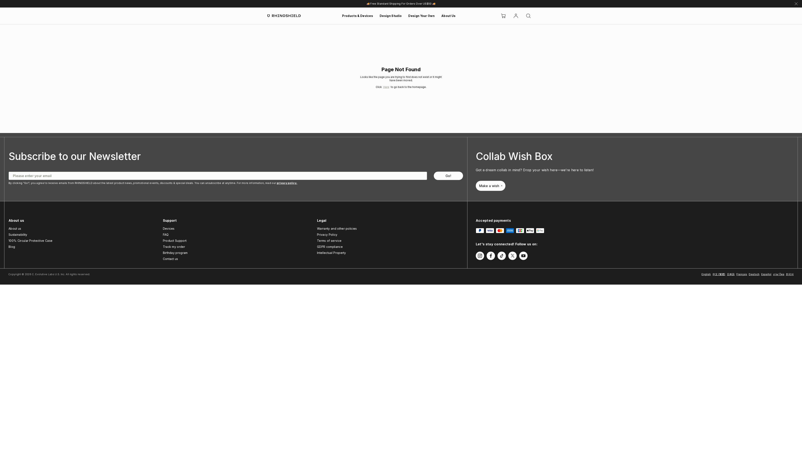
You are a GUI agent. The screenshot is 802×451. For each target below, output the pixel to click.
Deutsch (754, 274)
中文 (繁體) (719, 274)
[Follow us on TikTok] (501, 256)
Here (386, 87)
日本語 (731, 274)
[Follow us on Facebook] (491, 256)
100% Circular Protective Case (30, 240)
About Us (448, 16)
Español (766, 274)
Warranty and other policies (337, 228)
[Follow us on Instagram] (480, 256)
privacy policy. (287, 183)
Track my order (174, 246)
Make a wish (489, 186)
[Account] (516, 16)
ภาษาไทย (778, 274)
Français (741, 274)
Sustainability (18, 234)
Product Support (175, 240)
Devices (169, 228)
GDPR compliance (330, 246)
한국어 (790, 274)
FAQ (166, 234)
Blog (12, 246)
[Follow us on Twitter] (512, 256)
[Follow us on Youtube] (523, 256)
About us (15, 228)
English (706, 274)
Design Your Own (421, 16)
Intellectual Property (331, 253)
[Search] (528, 16)
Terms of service (329, 240)
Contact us (170, 259)
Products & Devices (357, 16)
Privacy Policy (327, 234)
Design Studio (391, 16)
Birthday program (175, 253)
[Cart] (503, 16)
